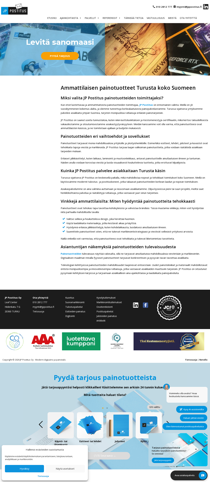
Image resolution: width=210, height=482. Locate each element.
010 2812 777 (164, 6)
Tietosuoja (43, 476)
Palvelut (90, 18)
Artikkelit (100, 320)
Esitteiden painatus (75, 311)
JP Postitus (146, 104)
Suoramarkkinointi (74, 302)
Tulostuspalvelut (74, 306)
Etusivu (52, 18)
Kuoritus (69, 297)
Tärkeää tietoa (133, 18)
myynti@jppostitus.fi (189, 6)
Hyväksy (24, 468)
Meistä (172, 18)
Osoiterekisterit (104, 306)
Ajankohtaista (69, 18)
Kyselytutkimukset (106, 297)
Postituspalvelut (104, 311)
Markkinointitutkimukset (109, 302)
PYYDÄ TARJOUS (60, 56)
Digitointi (70, 316)
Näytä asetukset (65, 468)
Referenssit (110, 18)
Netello (203, 359)
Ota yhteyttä (188, 18)
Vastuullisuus (156, 18)
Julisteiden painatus (106, 316)
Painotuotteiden (71, 253)
